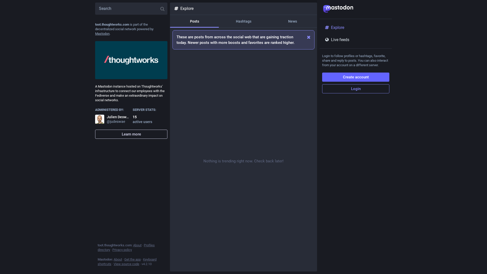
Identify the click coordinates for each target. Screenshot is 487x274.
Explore (187, 8)
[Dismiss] (309, 37)
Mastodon (102, 34)
